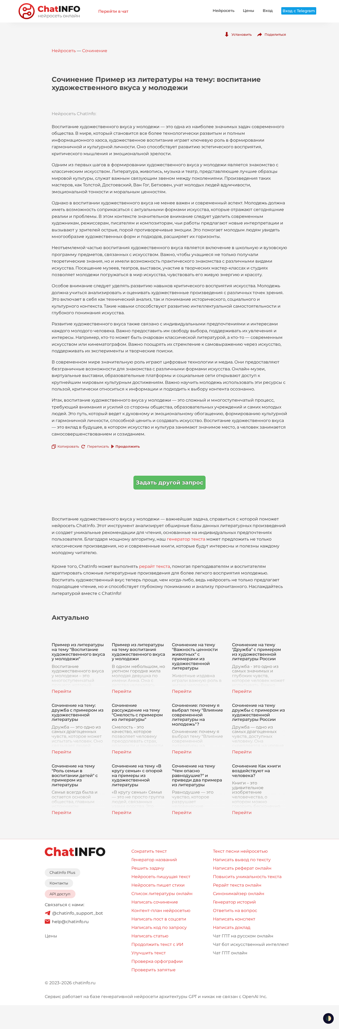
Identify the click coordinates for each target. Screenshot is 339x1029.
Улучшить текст (148, 952)
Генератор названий (154, 859)
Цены (248, 10)
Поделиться (275, 34)
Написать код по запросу (159, 927)
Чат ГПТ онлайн (230, 952)
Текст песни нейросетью (240, 851)
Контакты (59, 883)
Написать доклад (231, 927)
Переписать (98, 446)
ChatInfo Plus (62, 872)
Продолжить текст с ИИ (157, 944)
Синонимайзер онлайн (238, 893)
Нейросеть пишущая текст (160, 876)
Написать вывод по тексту (242, 859)
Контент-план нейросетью (160, 910)
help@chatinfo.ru (70, 921)
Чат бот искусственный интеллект (251, 944)
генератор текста (186, 539)
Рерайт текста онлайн (237, 885)
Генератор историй (234, 902)
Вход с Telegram (299, 10)
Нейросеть (223, 10)
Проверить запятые (153, 969)
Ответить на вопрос (235, 910)
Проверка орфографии (157, 961)
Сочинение (94, 50)
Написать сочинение (154, 902)
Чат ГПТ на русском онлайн (243, 935)
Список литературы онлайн (162, 893)
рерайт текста (154, 566)
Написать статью (149, 935)
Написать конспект (234, 919)
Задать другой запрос (169, 482)
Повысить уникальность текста (247, 876)
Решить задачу (147, 868)
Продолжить (127, 446)
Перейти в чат (113, 11)
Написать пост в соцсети (158, 919)
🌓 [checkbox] (328, 1018)
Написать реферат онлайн (242, 868)
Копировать (68, 446)
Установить (241, 34)
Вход (268, 10)
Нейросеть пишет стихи (158, 885)
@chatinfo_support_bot (77, 913)
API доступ (60, 894)
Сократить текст (149, 851)
